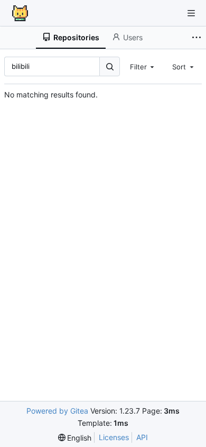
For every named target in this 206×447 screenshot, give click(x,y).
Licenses (114, 437)
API (142, 437)
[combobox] (143, 66)
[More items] (197, 37)
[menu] (75, 437)
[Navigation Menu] (191, 13)
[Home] (20, 13)
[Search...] (109, 66)
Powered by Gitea (57, 410)
